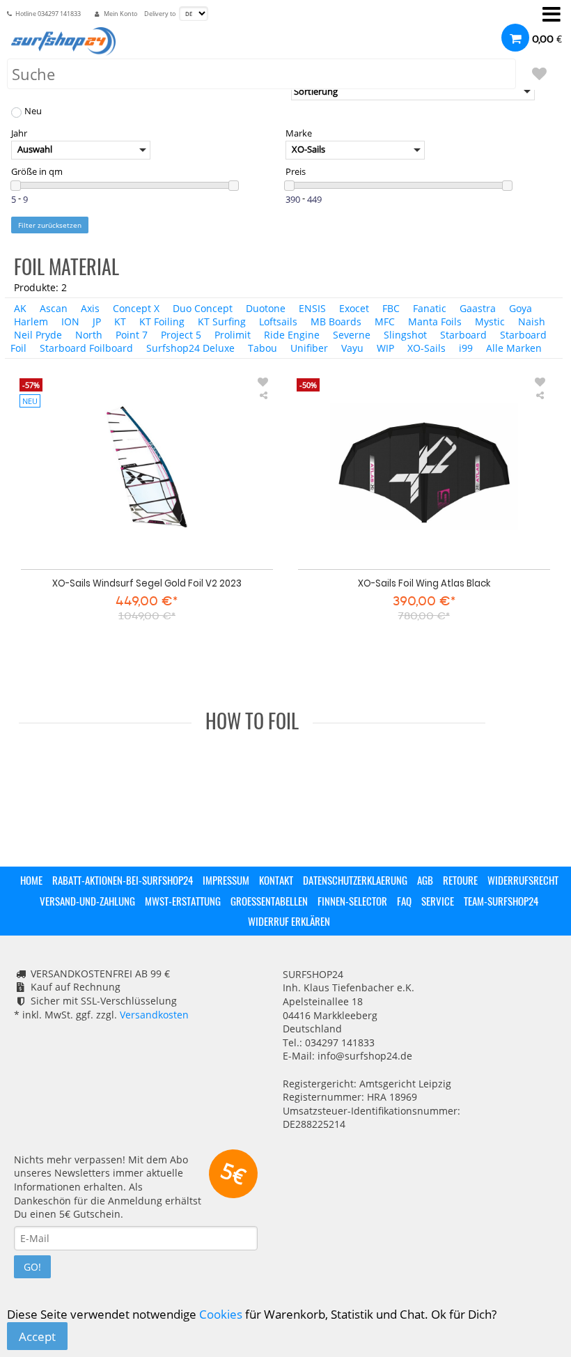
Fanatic (429, 308)
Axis (90, 308)
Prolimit (232, 334)
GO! (32, 1266)
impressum (226, 879)
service (437, 900)
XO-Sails (426, 348)
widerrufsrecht (522, 879)
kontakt (276, 879)
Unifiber (309, 348)
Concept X (136, 308)
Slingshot (405, 334)
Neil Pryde (38, 334)
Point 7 (132, 334)
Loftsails (278, 321)
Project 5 (181, 334)
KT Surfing (222, 321)
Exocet (354, 308)
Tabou (262, 348)
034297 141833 (59, 14)
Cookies (220, 1314)
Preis (296, 172)
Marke (299, 133)
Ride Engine (292, 334)
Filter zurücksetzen (49, 225)
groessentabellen (269, 900)
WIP (385, 348)
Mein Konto (120, 14)
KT (120, 321)
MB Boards (336, 321)
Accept (37, 1336)
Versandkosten (154, 1014)
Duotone (266, 308)
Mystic (490, 321)
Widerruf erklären (289, 921)
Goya (520, 308)
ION (70, 321)
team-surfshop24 (501, 900)
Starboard (463, 334)
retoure (460, 879)
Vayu (352, 348)
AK (20, 308)
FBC (391, 308)
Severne (351, 334)
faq (404, 900)
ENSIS (312, 308)
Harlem (31, 321)
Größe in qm (37, 172)
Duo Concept (203, 308)
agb (425, 879)
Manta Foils (435, 321)
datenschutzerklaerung (355, 879)
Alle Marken (514, 348)
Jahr (19, 133)
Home (31, 879)
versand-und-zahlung (87, 900)
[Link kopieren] (263, 395)
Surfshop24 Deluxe (190, 348)
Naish (531, 321)
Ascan (54, 308)
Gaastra (478, 308)
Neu (33, 111)
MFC (385, 321)
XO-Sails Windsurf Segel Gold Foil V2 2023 (147, 583)
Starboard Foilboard (86, 348)
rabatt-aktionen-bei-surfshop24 (122, 879)
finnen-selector (352, 900)
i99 (466, 348)
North (88, 334)
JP (97, 321)
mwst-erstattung (183, 900)
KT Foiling (162, 321)
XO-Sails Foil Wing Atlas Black (424, 583)
